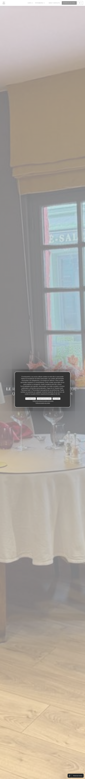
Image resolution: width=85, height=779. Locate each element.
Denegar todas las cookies (44, 398)
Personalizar (56, 398)
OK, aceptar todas (30, 398)
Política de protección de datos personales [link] (43, 401)
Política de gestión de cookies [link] (43, 403)
